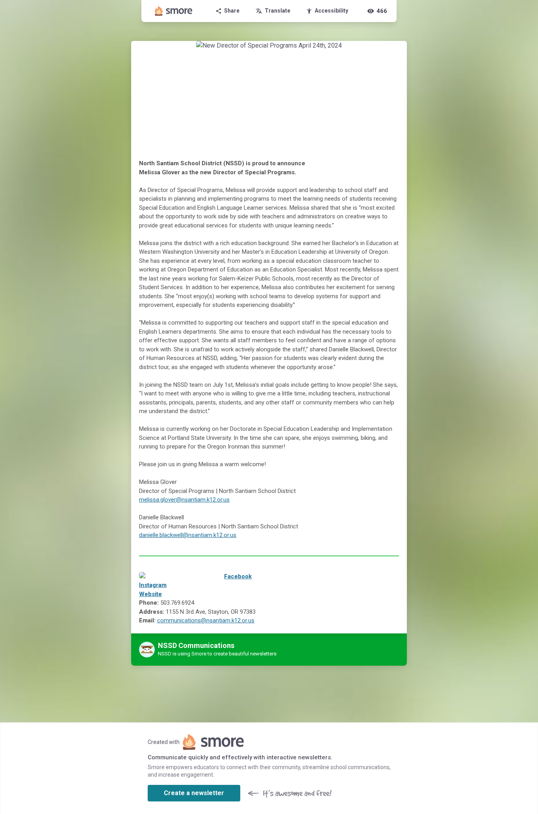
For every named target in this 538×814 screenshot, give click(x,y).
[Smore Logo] (174, 11)
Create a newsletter (194, 793)
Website (150, 594)
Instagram (153, 585)
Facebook (238, 576)
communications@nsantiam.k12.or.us (205, 620)
